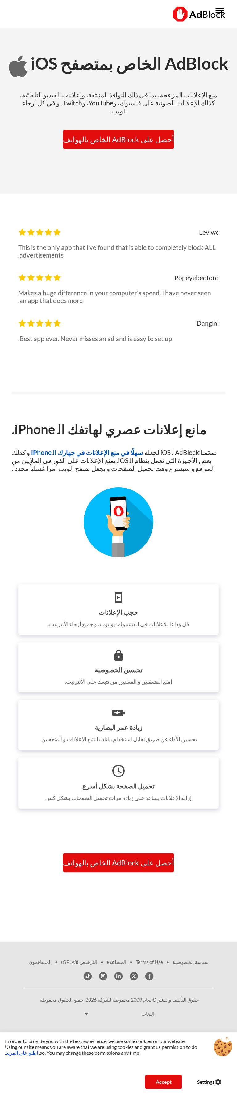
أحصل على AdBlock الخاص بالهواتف (118, 139)
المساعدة (116, 962)
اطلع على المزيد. (21, 1053)
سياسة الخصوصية (191, 962)
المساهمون (40, 962)
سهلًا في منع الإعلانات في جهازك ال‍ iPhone (86, 452)
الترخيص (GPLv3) (79, 962)
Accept (164, 1082)
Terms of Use (149, 962)
